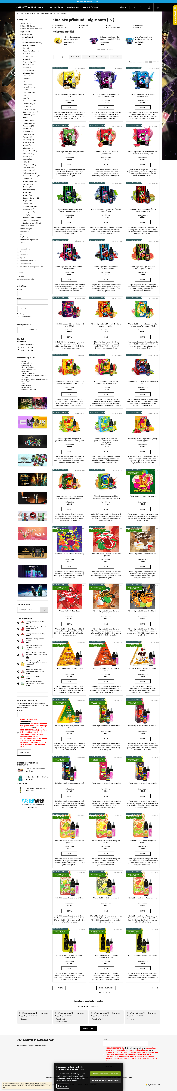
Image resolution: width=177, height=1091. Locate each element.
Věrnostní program (28, 373)
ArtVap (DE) (27, 68)
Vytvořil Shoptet (154, 1085)
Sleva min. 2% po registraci (31, 267)
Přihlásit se (24, 309)
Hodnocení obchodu (28, 389)
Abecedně (116, 57)
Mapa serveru (26, 385)
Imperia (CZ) (27, 145)
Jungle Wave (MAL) (30, 151)
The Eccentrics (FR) (30, 190)
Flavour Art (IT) (28, 126)
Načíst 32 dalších (106, 988)
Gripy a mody (25, 32)
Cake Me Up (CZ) (29, 104)
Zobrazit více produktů (105, 50)
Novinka (24, 255)
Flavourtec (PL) (28, 131)
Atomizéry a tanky (27, 226)
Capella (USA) (28, 106)
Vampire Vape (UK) (30, 206)
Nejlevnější (75, 57)
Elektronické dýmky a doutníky (31, 29)
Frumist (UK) (27, 137)
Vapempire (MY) (29, 212)
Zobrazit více (88, 1028)
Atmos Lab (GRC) (29, 70)
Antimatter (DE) (29, 65)
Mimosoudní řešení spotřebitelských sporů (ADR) (34, 380)
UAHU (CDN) (27, 204)
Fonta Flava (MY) (29, 134)
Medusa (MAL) (28, 159)
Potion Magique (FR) (30, 173)
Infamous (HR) (28, 148)
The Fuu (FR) (27, 192)
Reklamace (25, 371)
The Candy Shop (30, 93)
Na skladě (25, 249)
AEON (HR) (26, 54)
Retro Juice (28, 84)
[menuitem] (41, 7)
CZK (132, 7)
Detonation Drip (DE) (30, 112)
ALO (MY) (26, 59)
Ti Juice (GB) (27, 195)
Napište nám (26, 365)
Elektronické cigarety (27, 26)
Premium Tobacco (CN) (32, 176)
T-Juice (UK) (27, 187)
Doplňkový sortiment (27, 237)
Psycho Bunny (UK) (30, 181)
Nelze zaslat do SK (28, 261)
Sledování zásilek (27, 367)
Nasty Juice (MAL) (29, 165)
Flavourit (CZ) (28, 129)
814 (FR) (26, 48)
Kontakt (24, 361)
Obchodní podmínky (28, 369)
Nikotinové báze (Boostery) (32, 43)
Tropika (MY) (27, 201)
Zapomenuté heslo (24, 316)
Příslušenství (24, 231)
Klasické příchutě (29, 45)
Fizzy (25, 81)
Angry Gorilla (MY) (29, 62)
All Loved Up (28, 76)
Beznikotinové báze (29, 40)
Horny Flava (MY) (29, 142)
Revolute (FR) (28, 184)
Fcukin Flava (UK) (29, 120)
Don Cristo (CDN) (29, 115)
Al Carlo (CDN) (28, 57)
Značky (23, 242)
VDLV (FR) (26, 215)
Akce (23, 252)
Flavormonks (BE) (29, 123)
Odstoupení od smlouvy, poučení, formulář (33, 376)
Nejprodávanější (101, 57)
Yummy (26, 95)
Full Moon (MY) (28, 140)
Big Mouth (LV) (29, 73)
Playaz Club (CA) (29, 170)
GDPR (23, 383)
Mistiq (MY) (27, 162)
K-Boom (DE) (28, 156)
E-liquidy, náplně (26, 34)
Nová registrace (23, 314)
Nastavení (62, 1086)
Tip (22, 258)
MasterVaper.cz (32, 807)
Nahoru (60, 988)
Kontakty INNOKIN (52, 1078)
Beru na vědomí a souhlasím (105, 1074)
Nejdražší (87, 57)
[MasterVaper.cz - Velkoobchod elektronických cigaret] (33, 800)
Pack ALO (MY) (28, 168)
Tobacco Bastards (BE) (31, 198)
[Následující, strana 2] (153, 988)
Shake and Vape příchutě (32, 217)
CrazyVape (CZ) (29, 109)
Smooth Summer (30, 87)
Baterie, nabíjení (26, 229)
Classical (27, 79)
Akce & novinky (25, 23)
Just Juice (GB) (28, 154)
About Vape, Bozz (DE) (31, 51)
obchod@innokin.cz (27, 344)
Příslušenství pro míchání (32, 223)
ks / (33, 330)
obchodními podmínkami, (25, 723)
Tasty (26, 90)
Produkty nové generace (29, 240)
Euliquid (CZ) (27, 118)
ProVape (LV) (27, 179)
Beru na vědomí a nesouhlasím (105, 1080)
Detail (69, 107)
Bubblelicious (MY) (29, 101)
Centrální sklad (26, 264)
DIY (21, 234)
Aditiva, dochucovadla (31, 220)
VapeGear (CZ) (28, 209)
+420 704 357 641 (26, 347)
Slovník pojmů (26, 387)
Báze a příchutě (26, 37)
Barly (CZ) (26, 98)
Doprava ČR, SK (26, 363)
